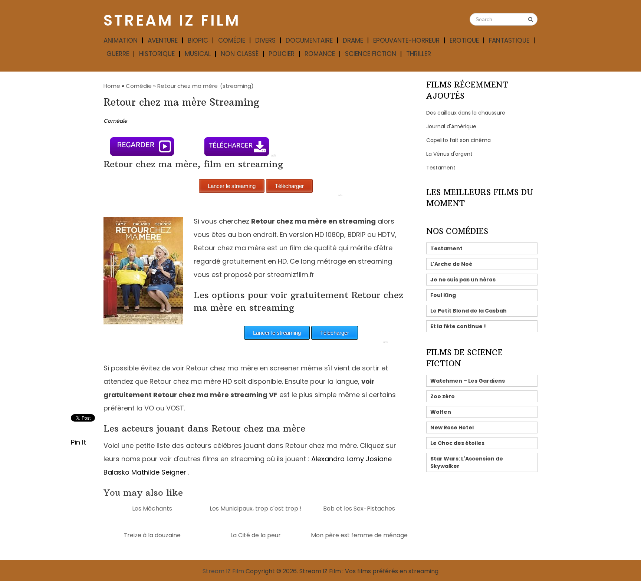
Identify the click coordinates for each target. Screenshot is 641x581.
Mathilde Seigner (158, 472)
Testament (441, 167)
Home (111, 86)
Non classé (240, 54)
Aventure (163, 40)
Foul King (443, 295)
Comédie (231, 40)
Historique (157, 54)
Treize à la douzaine (152, 535)
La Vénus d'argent (449, 154)
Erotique (464, 40)
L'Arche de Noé (451, 264)
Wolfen (440, 412)
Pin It (78, 442)
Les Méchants (152, 508)
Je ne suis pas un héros (463, 279)
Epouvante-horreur (406, 40)
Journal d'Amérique (451, 126)
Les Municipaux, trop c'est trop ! (256, 508)
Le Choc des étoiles (457, 443)
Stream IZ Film (171, 20)
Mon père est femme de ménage (359, 535)
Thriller (418, 54)
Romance (320, 54)
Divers (265, 40)
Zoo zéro (442, 396)
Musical (198, 54)
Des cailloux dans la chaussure (465, 112)
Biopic (198, 40)
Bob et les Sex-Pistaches (359, 508)
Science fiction (370, 54)
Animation (120, 40)
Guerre (117, 54)
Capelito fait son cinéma (458, 140)
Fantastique (509, 40)
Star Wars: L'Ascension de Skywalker (466, 462)
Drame (353, 40)
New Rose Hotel (452, 427)
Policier (282, 54)
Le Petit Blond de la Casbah (468, 310)
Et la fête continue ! (458, 326)
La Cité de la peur (255, 535)
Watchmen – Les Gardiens (467, 380)
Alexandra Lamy (337, 458)
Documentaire (309, 40)
